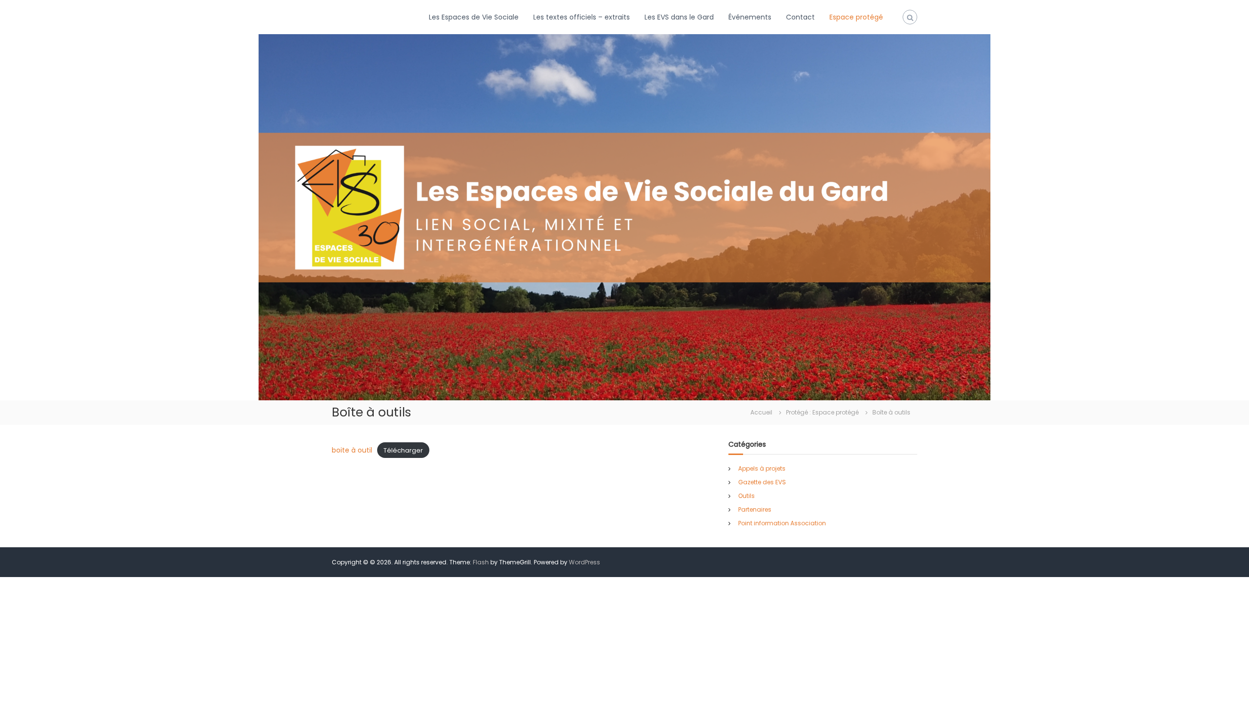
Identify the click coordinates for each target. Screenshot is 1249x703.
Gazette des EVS (762, 482)
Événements (749, 17)
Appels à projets (762, 468)
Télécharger (403, 450)
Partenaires (754, 509)
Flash (481, 562)
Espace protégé (856, 17)
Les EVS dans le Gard (679, 17)
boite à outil (352, 450)
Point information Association (782, 523)
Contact (800, 17)
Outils (746, 496)
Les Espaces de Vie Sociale (474, 17)
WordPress (584, 562)
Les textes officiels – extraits (581, 17)
